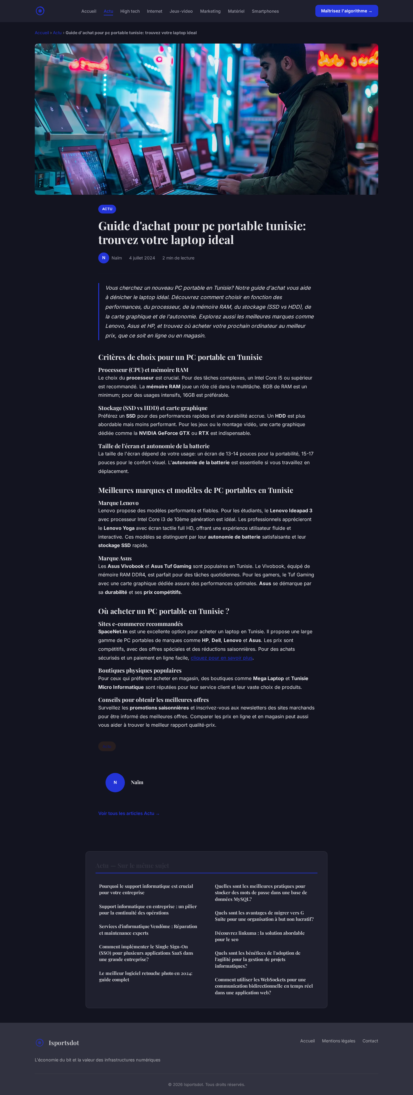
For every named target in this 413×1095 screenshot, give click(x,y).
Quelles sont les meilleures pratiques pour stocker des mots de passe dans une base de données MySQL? (261, 892)
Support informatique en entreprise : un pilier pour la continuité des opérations (148, 909)
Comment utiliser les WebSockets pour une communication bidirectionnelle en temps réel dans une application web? (264, 986)
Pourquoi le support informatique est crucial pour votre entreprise (146, 889)
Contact (370, 1040)
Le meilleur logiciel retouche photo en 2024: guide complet (145, 976)
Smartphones (265, 10)
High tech (130, 10)
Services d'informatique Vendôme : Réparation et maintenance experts (148, 929)
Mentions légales (338, 1040)
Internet (154, 10)
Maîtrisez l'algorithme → (346, 10)
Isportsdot (64, 1042)
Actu (108, 10)
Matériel (236, 10)
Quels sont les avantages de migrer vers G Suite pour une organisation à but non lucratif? (264, 916)
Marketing (210, 10)
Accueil (88, 10)
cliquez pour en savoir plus (221, 658)
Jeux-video (181, 10)
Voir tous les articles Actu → (129, 813)
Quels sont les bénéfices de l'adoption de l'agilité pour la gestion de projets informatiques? (258, 959)
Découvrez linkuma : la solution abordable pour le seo (260, 936)
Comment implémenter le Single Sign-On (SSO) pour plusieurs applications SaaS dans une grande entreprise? (146, 953)
